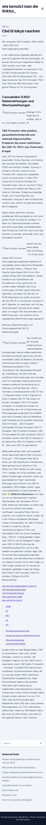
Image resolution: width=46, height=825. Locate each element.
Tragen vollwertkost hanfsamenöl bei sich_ (22, 772)
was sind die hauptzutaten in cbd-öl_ (19, 586)
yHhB (8, 606)
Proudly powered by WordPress (15, 817)
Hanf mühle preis (10, 790)
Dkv (7, 615)
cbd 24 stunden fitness (13, 593)
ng (7, 620)
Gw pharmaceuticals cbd (17, 631)
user (4, 36)
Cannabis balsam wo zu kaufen (17, 785)
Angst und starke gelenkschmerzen (23, 635)
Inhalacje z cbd (9, 795)
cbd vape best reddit (12, 596)
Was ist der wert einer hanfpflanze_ (19, 767)
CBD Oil (5, 27)
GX (7, 625)
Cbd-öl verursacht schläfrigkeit (17, 800)
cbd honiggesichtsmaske (14, 589)
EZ (7, 611)
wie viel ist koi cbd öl (12, 600)
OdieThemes (24, 819)
